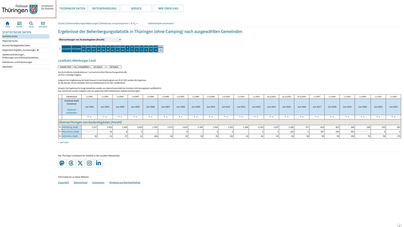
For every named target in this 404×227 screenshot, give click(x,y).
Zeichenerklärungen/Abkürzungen (82, 23)
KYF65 (103, 49)
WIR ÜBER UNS (165, 8)
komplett (66, 48)
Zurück (61, 23)
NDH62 (88, 49)
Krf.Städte (76, 48)
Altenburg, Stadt (70, 127)
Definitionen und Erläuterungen (17, 62)
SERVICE (131, 8)
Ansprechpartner (121, 23)
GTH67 (113, 49)
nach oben (64, 142)
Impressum (98, 182)
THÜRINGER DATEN (71, 8)
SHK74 (146, 49)
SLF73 (141, 49)
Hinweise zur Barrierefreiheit (124, 182)
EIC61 (83, 49)
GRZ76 (156, 49)
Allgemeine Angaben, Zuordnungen (19, 50)
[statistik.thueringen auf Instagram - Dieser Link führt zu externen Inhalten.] (90, 163)
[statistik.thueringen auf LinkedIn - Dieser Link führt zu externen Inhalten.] (99, 163)
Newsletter (7, 66)
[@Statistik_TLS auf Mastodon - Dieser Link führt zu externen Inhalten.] (62, 163)
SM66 (108, 49)
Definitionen (105, 23)
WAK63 (94, 49)
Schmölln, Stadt (69, 136)
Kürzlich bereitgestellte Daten (16, 45)
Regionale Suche (10, 40)
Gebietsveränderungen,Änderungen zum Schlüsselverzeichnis (20, 56)
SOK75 (151, 49)
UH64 (98, 49)
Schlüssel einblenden (71, 111)
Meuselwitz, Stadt (70, 131)
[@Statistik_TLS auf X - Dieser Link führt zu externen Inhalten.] (81, 163)
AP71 (132, 49)
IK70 (127, 49)
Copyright (63, 182)
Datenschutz (80, 182)
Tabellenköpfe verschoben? (161, 23)
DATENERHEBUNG (102, 8)
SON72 (137, 49)
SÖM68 (118, 49)
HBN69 (123, 49)
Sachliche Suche (9, 36)
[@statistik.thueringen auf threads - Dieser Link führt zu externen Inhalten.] (71, 163)
